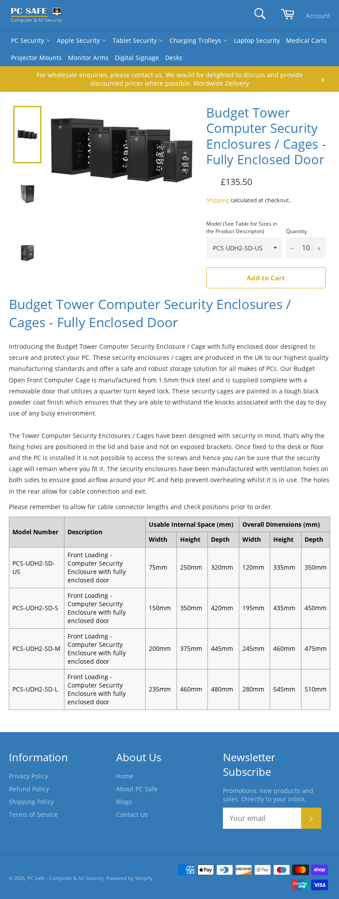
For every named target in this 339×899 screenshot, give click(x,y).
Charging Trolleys (196, 40)
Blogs (124, 801)
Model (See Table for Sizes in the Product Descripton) (241, 227)
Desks (173, 57)
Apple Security (79, 40)
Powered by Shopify (129, 878)
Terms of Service (33, 814)
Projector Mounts (36, 57)
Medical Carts (306, 40)
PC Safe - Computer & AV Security (65, 878)
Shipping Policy (31, 801)
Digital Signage (137, 57)
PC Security (28, 40)
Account (317, 15)
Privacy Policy (28, 776)
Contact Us (132, 814)
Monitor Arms (88, 57)
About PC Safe (137, 789)
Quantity (296, 231)
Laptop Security (257, 40)
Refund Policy (29, 789)
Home (124, 776)
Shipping (217, 200)
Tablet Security (135, 40)
